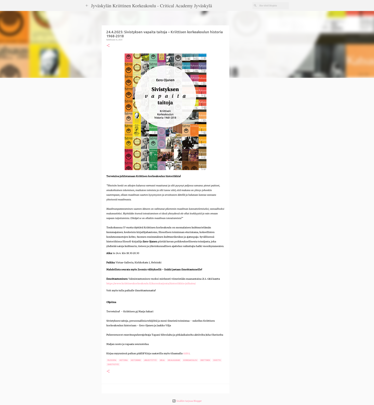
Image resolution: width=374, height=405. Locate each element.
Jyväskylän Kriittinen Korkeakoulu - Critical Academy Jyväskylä (151, 5)
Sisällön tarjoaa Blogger (189, 401)
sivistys (217, 360)
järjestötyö (150, 360)
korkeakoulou (190, 360)
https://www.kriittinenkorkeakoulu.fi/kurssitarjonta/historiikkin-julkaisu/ (151, 283)
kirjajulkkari (174, 360)
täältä (186, 353)
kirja (162, 360)
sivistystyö (113, 364)
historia (124, 360)
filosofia (112, 360)
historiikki (136, 360)
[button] (108, 46)
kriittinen (205, 360)
